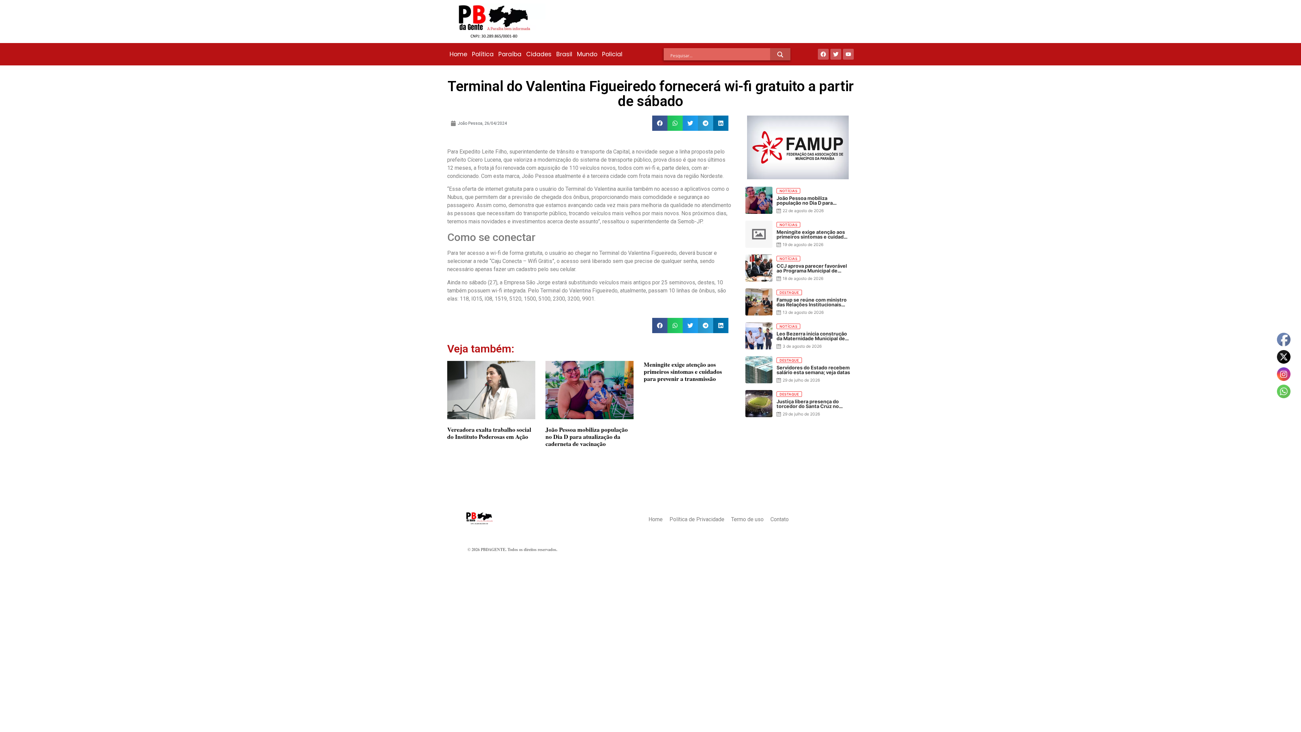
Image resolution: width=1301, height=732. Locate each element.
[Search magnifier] (780, 54)
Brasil (564, 54)
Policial (612, 54)
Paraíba (509, 54)
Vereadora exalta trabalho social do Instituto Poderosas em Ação (489, 433)
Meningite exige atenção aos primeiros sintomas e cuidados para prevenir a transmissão (683, 371)
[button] (659, 123)
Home (458, 54)
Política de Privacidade (696, 519)
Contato (779, 519)
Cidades (539, 54)
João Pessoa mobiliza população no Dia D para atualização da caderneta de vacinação (586, 436)
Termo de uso (747, 519)
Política (483, 54)
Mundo (587, 54)
